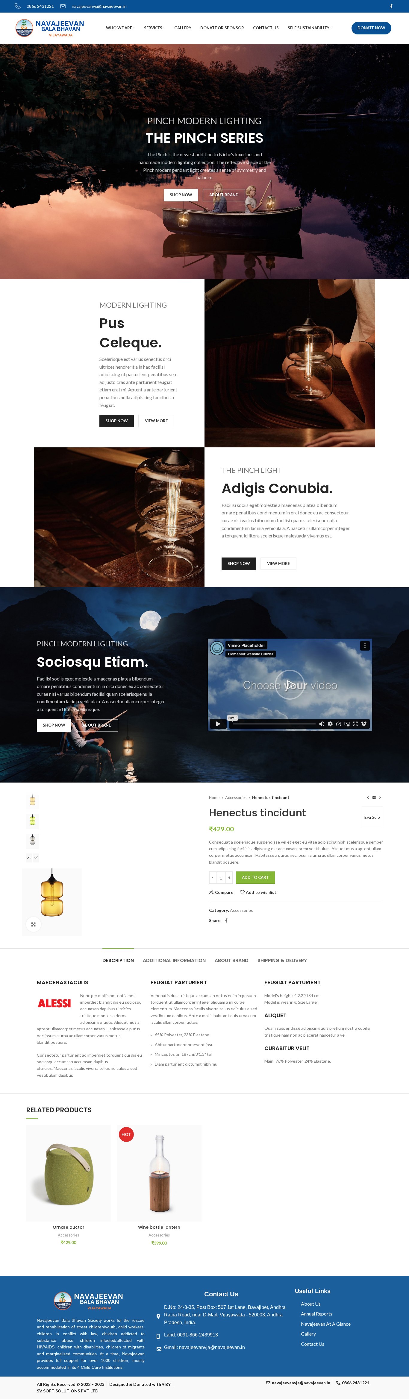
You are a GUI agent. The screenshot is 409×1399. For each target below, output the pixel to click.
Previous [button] (29, 857)
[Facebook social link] (391, 6)
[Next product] (380, 797)
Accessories (236, 797)
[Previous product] (368, 797)
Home (214, 797)
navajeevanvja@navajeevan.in (99, 6)
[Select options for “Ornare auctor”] (106, 1148)
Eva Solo (372, 817)
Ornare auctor (68, 1227)
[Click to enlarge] (33, 924)
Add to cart (255, 877)
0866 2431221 (40, 6)
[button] (290, 685)
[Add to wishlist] (106, 1134)
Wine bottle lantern (159, 1227)
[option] (32, 802)
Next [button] (36, 857)
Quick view (106, 1161)
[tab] (118, 957)
